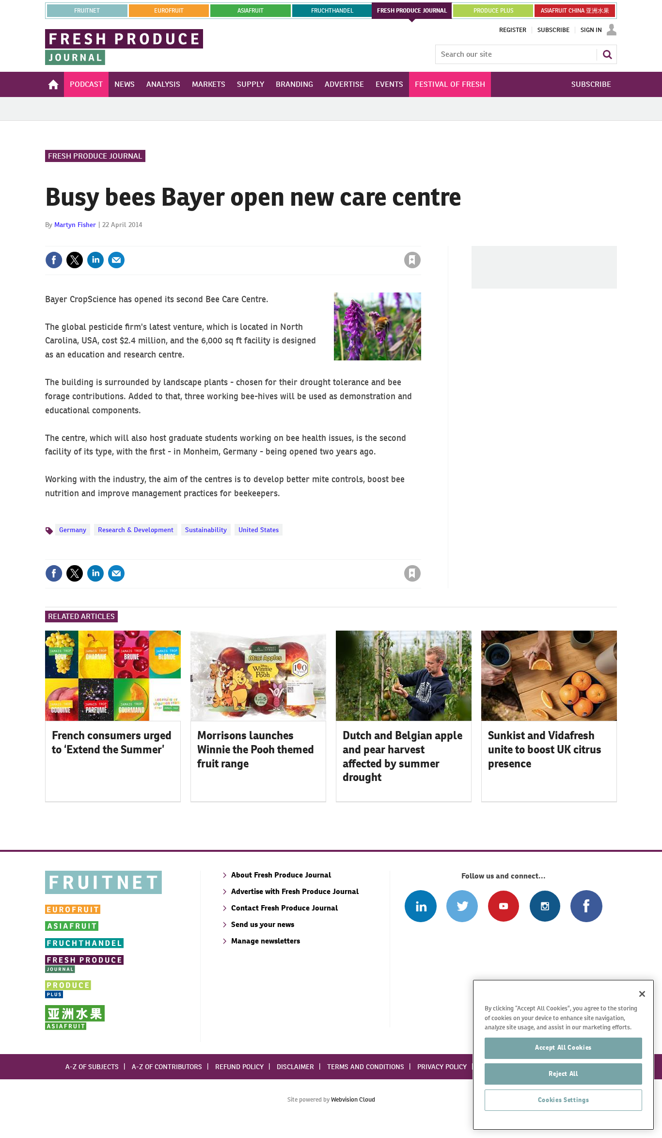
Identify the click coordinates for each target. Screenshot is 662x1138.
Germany (72, 529)
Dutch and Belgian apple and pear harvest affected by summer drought (402, 756)
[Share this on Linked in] (95, 260)
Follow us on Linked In (420, 906)
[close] (420, 240)
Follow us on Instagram (545, 906)
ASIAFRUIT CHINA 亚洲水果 (575, 11)
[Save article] (412, 260)
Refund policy (239, 1066)
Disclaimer (295, 1066)
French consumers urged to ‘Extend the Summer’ (112, 742)
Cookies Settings (563, 1100)
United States (258, 529)
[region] (563, 1054)
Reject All (563, 1074)
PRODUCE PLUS (493, 11)
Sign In (591, 30)
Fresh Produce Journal (95, 156)
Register (512, 30)
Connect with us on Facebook (586, 906)
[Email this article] (116, 260)
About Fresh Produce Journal (281, 875)
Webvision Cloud (353, 1099)
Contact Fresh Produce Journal (284, 908)
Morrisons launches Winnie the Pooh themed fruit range (255, 749)
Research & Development (135, 529)
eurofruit (169, 11)
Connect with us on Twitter (462, 906)
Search (607, 54)
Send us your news (262, 924)
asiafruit (250, 11)
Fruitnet (87, 11)
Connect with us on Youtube (503, 906)
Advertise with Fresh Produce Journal (295, 891)
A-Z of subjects (92, 1066)
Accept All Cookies (563, 1047)
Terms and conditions (365, 1066)
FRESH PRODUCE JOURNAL (412, 11)
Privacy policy (442, 1066)
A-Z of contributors (167, 1066)
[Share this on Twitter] (74, 260)
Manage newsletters (265, 941)
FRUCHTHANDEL (332, 11)
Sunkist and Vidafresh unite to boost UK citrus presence (544, 749)
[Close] (642, 994)
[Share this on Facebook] (54, 260)
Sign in (297, 240)
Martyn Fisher (75, 224)
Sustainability (206, 529)
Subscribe (553, 30)
